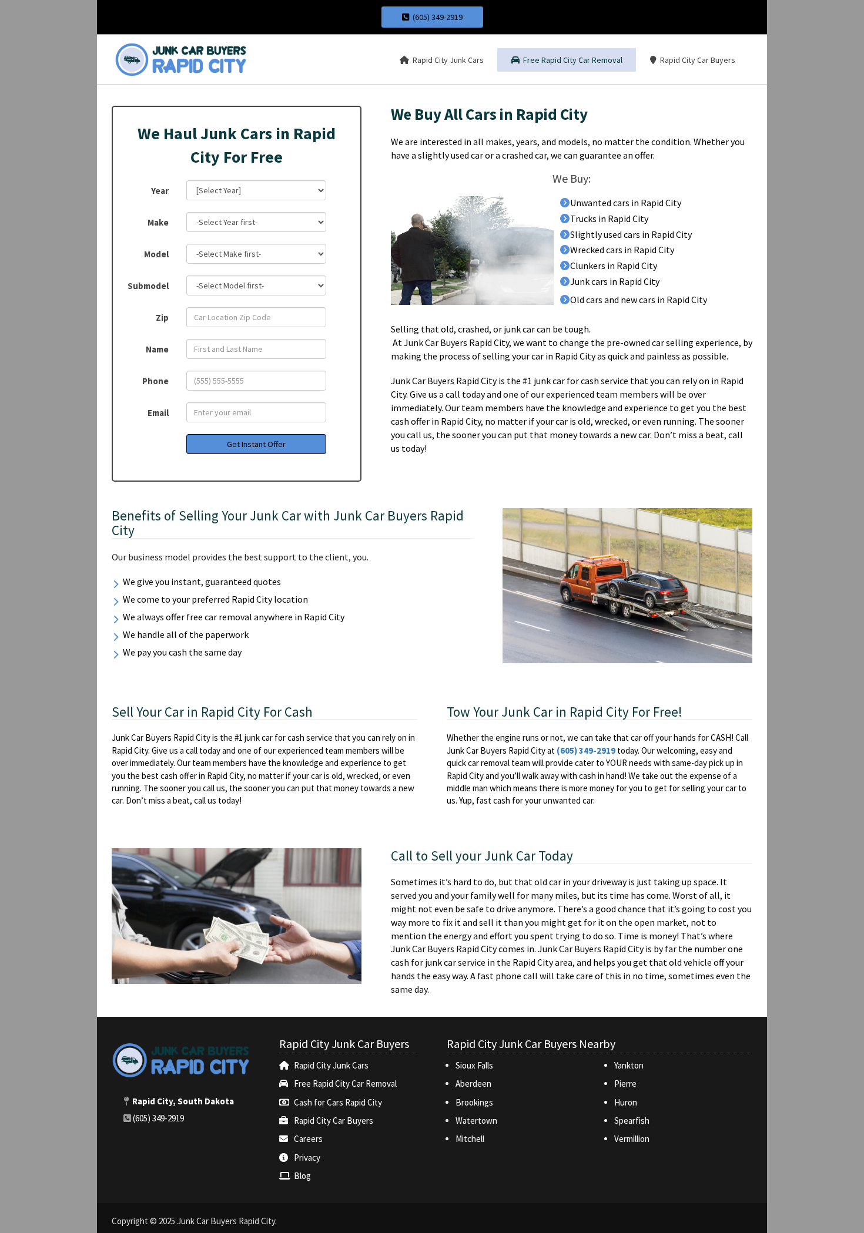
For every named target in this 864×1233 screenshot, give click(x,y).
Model (156, 254)
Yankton (629, 1065)
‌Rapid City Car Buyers (333, 1120)
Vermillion (631, 1138)
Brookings (474, 1102)
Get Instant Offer (256, 444)
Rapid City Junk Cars (331, 1065)
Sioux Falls (475, 1065)
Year (160, 190)
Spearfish (631, 1120)
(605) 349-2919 (436, 17)
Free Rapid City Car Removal (345, 1083)
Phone (155, 381)
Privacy (307, 1157)
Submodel (148, 285)
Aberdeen (473, 1083)
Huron (625, 1102)
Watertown (476, 1120)
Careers (308, 1138)
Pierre (625, 1083)
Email (158, 412)
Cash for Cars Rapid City (338, 1102)
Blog (302, 1175)
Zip (162, 317)
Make (158, 222)
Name (157, 349)
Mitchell (470, 1138)
